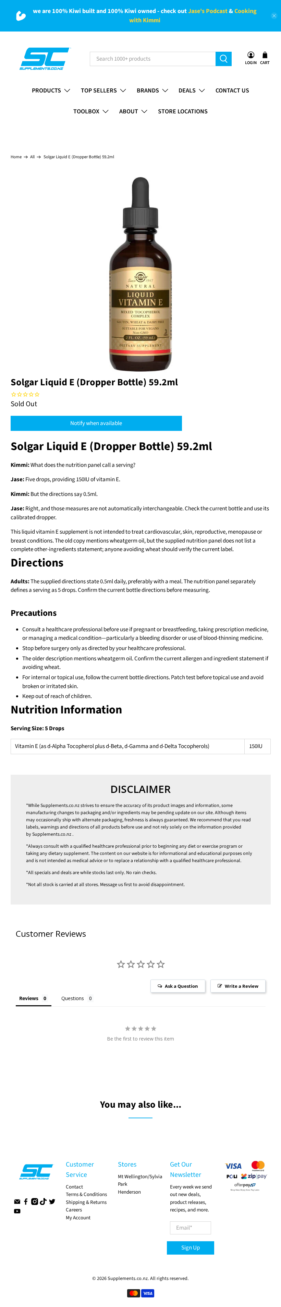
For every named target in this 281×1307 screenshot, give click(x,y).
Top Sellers (99, 90)
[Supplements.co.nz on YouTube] (17, 1213)
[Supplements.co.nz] (44, 58)
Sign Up (190, 1248)
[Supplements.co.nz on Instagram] (34, 1203)
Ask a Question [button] (181, 986)
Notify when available (96, 423)
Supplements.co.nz (60, 805)
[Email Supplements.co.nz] (17, 1203)
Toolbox (86, 111)
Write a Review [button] (241, 986)
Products (46, 90)
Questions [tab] (72, 998)
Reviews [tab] (28, 998)
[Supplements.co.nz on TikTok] (43, 1203)
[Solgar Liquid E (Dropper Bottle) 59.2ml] (141, 274)
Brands (148, 90)
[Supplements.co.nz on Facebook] (25, 1203)
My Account (78, 1217)
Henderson (129, 1192)
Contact (74, 1187)
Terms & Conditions (86, 1194)
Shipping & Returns (86, 1202)
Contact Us (232, 90)
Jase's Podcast (208, 11)
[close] (274, 15)
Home (16, 157)
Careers (74, 1209)
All (32, 157)
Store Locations (183, 111)
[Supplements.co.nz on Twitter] (52, 1203)
